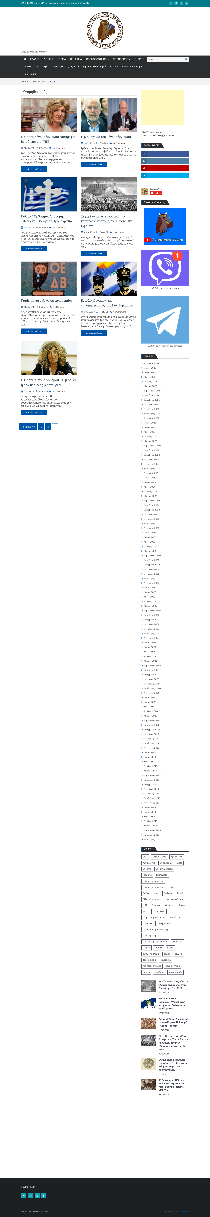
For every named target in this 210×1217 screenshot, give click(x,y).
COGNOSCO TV (121, 59)
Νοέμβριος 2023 (151, 514)
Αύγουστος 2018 (151, 803)
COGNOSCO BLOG (96, 59)
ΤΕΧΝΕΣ (28, 66)
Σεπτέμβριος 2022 (152, 578)
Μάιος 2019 (149, 761)
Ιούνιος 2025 (150, 427)
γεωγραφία (73, 66)
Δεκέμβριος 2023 (152, 509)
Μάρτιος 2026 (150, 386)
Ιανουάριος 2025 (151, 450)
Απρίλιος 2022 (151, 601)
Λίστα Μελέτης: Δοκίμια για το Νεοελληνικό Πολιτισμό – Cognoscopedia (174, 1022)
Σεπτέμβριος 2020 (152, 688)
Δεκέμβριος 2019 (152, 729)
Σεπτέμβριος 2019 (152, 743)
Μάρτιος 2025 (150, 441)
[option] (78, 3)
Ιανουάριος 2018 (151, 835)
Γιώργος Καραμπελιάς (153, 881)
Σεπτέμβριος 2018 (152, 798)
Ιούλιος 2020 (150, 697)
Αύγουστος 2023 (151, 528)
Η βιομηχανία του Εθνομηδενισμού (106, 137)
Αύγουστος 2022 (151, 583)
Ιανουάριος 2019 (151, 780)
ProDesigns (184, 1212)
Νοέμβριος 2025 (151, 404)
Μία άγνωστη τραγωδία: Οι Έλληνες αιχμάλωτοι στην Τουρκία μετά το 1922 (173, 985)
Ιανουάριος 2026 (151, 395)
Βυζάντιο (147, 869)
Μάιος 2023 (149, 542)
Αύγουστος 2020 (152, 693)
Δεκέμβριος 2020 (152, 674)
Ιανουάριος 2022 (151, 615)
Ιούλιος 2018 (150, 807)
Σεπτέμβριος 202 (151, 839)
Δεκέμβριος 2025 (152, 400)
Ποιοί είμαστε (30, 74)
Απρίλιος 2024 (151, 491)
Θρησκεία (169, 905)
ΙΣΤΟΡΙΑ (61, 59)
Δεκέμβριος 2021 (152, 619)
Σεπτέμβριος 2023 (152, 523)
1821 (145, 857)
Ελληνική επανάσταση (173, 899)
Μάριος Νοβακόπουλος (154, 917)
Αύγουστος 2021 (151, 638)
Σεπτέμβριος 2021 (152, 633)
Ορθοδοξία (177, 942)
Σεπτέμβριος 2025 (152, 413)
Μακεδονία (174, 917)
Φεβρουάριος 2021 (152, 665)
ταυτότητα (159, 972)
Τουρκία (178, 954)
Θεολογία (156, 905)
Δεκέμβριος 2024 (152, 455)
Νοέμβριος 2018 (151, 789)
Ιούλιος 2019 (150, 752)
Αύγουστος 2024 (151, 473)
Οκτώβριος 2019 (151, 738)
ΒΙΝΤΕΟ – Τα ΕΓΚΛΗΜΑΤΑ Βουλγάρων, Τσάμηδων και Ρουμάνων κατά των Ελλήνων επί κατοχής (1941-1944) (174, 1043)
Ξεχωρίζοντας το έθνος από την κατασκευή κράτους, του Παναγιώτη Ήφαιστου (106, 221)
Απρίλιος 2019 (150, 766)
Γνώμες (172, 887)
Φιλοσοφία (42, 66)
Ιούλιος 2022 (150, 587)
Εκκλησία (168, 893)
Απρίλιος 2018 (150, 821)
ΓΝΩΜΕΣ (139, 59)
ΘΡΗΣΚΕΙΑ (76, 59)
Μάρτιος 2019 (150, 770)
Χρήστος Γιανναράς (152, 966)
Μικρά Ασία (164, 924)
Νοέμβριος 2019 (151, 734)
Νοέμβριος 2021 (151, 624)
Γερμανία (147, 875)
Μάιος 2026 (149, 377)
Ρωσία (170, 948)
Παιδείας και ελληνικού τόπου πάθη (46, 301)
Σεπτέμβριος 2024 (152, 468)
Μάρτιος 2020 (150, 716)
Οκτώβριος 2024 (151, 464)
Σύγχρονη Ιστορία (151, 954)
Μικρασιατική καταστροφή (155, 930)
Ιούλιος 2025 (150, 423)
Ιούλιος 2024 (150, 477)
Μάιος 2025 (149, 432)
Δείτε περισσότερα (34, 169)
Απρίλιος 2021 (150, 656)
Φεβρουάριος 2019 (152, 775)
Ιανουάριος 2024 (151, 505)
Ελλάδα (180, 893)
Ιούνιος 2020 (150, 702)
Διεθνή (146, 893)
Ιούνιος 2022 (150, 592)
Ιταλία (182, 905)
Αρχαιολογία (176, 857)
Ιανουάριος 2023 (151, 560)
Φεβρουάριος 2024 (152, 500)
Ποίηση (146, 948)
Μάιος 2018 (149, 816)
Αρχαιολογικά (149, 863)
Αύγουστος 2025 (151, 418)
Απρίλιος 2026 (151, 381)
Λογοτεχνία (58, 66)
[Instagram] (176, 3)
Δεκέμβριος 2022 (152, 564)
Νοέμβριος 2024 (151, 459)
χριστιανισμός (175, 972)
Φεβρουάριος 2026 (152, 390)
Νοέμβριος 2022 (151, 569)
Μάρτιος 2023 (150, 551)
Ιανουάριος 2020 (152, 725)
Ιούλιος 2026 (150, 368)
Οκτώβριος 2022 (151, 574)
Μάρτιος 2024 (150, 496)
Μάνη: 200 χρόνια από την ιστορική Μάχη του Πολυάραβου (62, 3)
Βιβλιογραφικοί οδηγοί (94, 66)
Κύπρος (146, 911)
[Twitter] (187, 3)
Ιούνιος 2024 (150, 482)
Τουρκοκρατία (149, 960)
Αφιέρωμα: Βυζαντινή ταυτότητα (126, 66)
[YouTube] (181, 3)
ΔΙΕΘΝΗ (48, 59)
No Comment (59, 148)
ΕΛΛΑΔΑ (35, 59)
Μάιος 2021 (149, 651)
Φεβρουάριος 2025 (152, 445)
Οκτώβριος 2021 (151, 629)
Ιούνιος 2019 (150, 757)
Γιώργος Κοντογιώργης (153, 887)
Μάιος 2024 (149, 487)
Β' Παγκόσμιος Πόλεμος (171, 863)
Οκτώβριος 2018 (151, 793)
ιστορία (146, 972)
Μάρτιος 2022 (150, 606)
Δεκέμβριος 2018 (152, 784)
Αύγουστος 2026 (151, 363)
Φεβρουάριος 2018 (152, 830)
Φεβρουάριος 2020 (152, 720)
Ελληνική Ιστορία (151, 899)
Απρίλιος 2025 (151, 436)
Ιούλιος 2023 (150, 532)
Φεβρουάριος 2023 (152, 555)
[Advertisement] (162, 107)
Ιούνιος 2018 (150, 812)
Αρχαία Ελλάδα (159, 857)
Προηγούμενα (28, 427)
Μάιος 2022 (149, 596)
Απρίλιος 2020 (151, 711)
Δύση (156, 893)
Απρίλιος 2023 (151, 546)
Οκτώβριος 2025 (151, 409)
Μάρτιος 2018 (150, 825)
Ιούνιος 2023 (150, 537)
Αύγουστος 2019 (151, 748)
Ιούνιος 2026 (150, 372)
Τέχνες (167, 954)
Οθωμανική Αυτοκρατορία (155, 942)
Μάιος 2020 (149, 706)
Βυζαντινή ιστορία (164, 869)
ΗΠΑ (145, 905)
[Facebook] (171, 3)
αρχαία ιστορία (173, 966)
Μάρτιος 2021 (150, 661)
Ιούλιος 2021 (150, 642)
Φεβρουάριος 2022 (152, 610)
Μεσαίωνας (148, 924)
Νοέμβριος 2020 (151, 679)
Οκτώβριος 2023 (151, 519)
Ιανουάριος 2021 (151, 670)
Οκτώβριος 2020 (152, 683)
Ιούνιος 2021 (150, 647)
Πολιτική (159, 948)
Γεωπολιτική (162, 875)
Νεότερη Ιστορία (150, 936)
